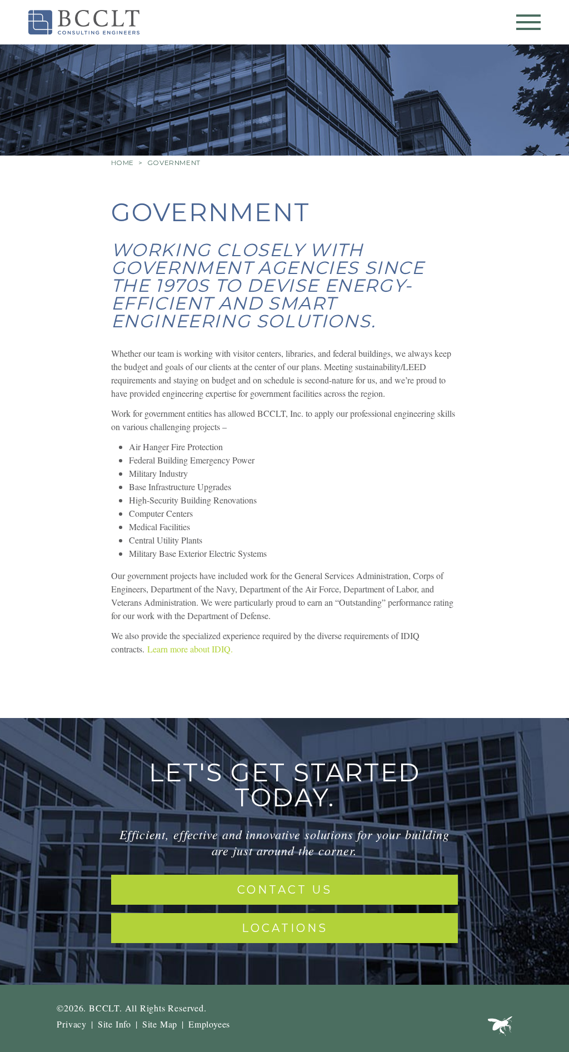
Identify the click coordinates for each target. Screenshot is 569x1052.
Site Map (159, 1024)
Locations (285, 928)
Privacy (72, 1024)
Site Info (114, 1024)
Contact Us (284, 889)
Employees (209, 1024)
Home (122, 162)
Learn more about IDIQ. (190, 649)
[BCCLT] (83, 22)
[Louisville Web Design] (500, 1028)
